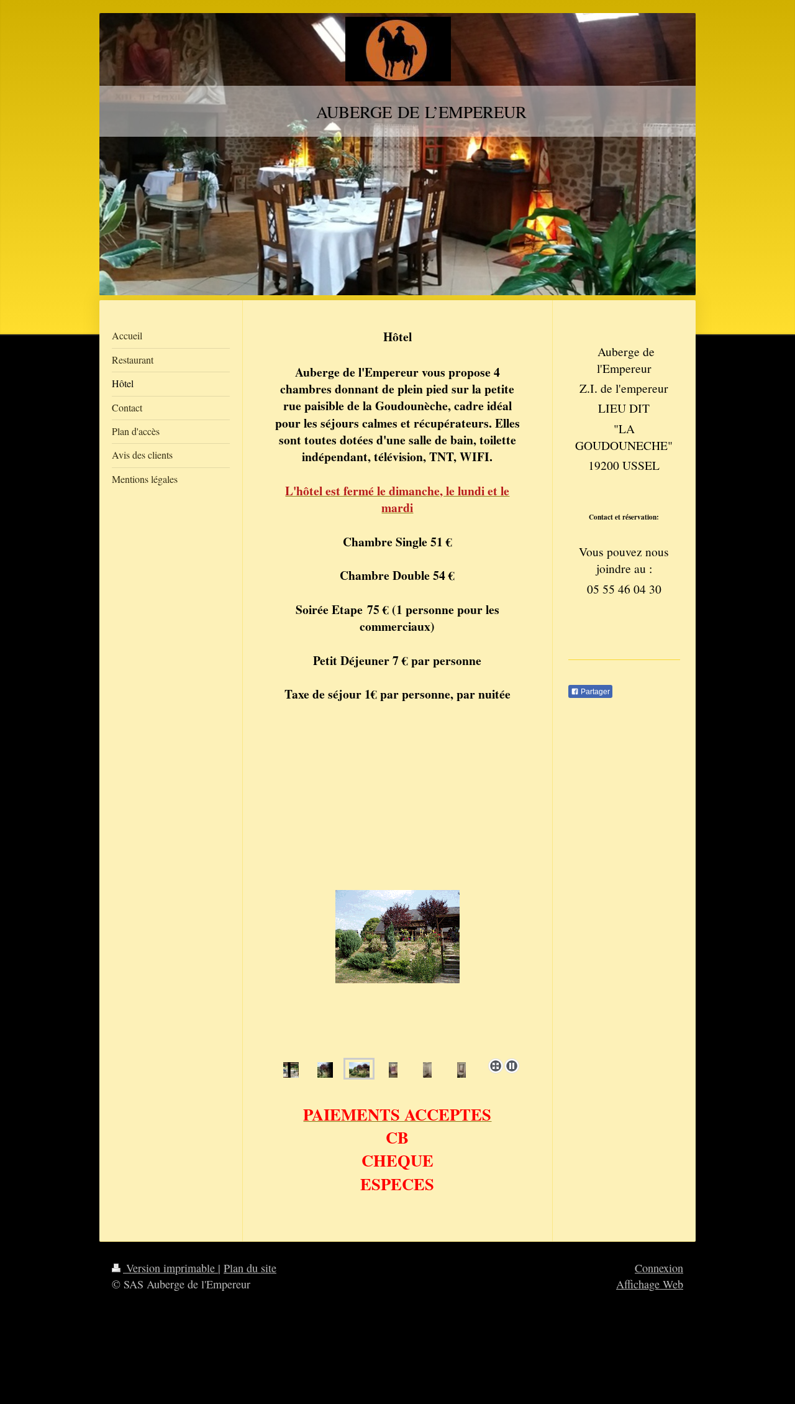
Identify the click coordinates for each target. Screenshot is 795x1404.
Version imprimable (170, 1267)
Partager (594, 691)
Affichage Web (649, 1284)
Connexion (659, 1267)
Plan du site (250, 1267)
